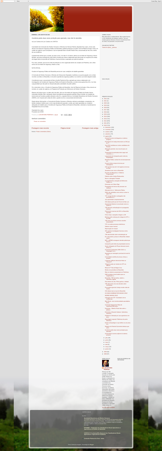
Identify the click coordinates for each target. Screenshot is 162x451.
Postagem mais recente (40, 128)
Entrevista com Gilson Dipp (112, 184)
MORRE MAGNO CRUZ (111, 295)
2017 (105, 109)
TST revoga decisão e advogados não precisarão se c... (115, 196)
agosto (107, 136)
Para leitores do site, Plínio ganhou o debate (117, 281)
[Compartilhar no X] (68, 115)
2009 (105, 351)
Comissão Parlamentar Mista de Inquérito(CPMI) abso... (113, 305)
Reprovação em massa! (111, 228)
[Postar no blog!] (66, 115)
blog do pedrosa (43, 10)
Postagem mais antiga (90, 128)
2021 (105, 101)
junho (107, 340)
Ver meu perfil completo (108, 407)
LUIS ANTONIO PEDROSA (108, 368)
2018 (105, 107)
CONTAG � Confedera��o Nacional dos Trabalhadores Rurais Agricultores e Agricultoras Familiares (102, 433)
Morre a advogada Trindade (112, 178)
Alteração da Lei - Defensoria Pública (115, 190)
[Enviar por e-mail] (64, 115)
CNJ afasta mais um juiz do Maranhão (115, 291)
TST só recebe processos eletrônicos (115, 224)
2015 (105, 114)
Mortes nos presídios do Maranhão (114, 270)
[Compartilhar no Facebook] (69, 115)
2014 (105, 116)
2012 (105, 121)
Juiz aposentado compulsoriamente (114, 199)
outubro (107, 131)
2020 (105, 103)
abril (106, 344)
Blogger (92, 444)
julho (106, 337)
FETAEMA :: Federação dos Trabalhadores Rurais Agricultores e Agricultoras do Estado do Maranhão (102, 428)
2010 (105, 125)
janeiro (107, 349)
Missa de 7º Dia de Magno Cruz (113, 267)
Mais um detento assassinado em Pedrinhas (117, 272)
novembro (108, 129)
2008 (105, 354)
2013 (105, 118)
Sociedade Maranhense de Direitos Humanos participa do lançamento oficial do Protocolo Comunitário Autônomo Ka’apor (103, 420)
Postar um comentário (40, 121)
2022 (105, 98)
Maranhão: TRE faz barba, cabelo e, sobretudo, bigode (114, 278)
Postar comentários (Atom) (43, 131)
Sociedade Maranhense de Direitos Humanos (97, 418)
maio (106, 342)
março (107, 346)
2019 (105, 105)
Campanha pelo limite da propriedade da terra (117, 244)
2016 (105, 112)
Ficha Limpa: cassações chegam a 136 (115, 214)
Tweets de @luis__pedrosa (109, 47)
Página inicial (65, 128)
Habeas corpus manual (111, 226)
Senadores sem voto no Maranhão (114, 170)
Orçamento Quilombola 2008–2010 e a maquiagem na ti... (115, 250)
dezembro (108, 127)
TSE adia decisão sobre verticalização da (116, 234)
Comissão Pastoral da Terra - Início (94, 438)
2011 (105, 123)
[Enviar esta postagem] (61, 114)
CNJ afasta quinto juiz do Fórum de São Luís (117, 201)
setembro (108, 134)
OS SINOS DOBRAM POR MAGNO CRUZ (116, 293)
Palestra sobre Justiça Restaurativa (114, 176)
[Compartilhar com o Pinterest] (71, 115)
